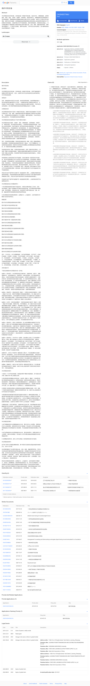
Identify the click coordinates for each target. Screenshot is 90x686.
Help (65, 683)
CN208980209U (7, 556)
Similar (82, 20)
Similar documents (77, 72)
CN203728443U (7, 529)
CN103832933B (7, 519)
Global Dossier (74, 76)
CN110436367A (7, 487)
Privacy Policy (58, 683)
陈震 (63, 27)
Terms (51, 683)
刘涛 (72, 27)
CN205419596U (7, 572)
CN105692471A (7, 483)
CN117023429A (7, 490)
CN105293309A (7, 480)
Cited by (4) (62, 72)
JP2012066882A (7, 586)
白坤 (69, 27)
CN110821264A (7, 579)
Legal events (69, 72)
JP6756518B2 (6, 512)
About (25, 683)
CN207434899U (7, 566)
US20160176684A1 (8, 546)
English (68, 25)
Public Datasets (43, 683)
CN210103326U (7, 532)
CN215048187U (7, 552)
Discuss (80, 76)
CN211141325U (7, 589)
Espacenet (67, 76)
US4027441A (6, 539)
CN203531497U (7, 583)
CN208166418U (7, 522)
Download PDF (63, 20)
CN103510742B (7, 576)
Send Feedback (33, 683)
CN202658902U (7, 536)
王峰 (83, 27)
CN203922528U (7, 559)
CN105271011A (7, 525)
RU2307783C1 (6, 562)
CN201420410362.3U (8, 606)
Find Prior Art (73, 20)
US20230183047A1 (8, 515)
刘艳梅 (66, 27)
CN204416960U (7, 569)
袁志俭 (79, 27)
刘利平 (76, 27)
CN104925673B (7, 509)
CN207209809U (7, 542)
